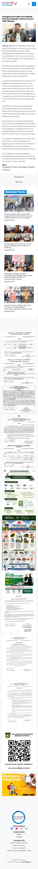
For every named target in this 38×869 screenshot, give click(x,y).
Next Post (19, 182)
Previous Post (19, 177)
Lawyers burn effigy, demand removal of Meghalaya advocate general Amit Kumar (18, 307)
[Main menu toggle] (34, 4)
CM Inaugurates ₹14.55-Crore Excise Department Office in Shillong (17, 246)
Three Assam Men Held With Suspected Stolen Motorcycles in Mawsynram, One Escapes (18, 216)
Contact (19, 837)
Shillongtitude (26, 862)
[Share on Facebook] (6, 167)
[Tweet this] (14, 167)
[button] (29, 4)
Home (19, 834)
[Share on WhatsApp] (22, 167)
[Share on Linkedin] (31, 167)
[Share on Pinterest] (6, 170)
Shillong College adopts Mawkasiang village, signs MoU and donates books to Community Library (18, 276)
